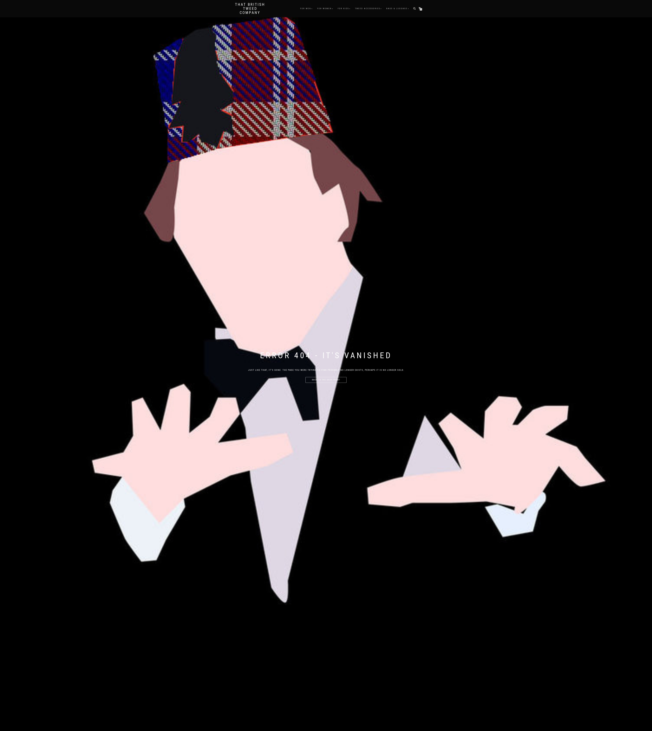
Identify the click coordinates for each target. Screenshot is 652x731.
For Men (305, 8)
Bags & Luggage (397, 8)
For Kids (343, 8)
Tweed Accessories (367, 8)
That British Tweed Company (250, 9)
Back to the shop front (326, 380)
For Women (324, 8)
